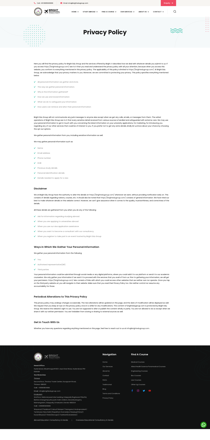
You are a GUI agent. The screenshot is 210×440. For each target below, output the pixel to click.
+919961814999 (44, 388)
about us (143, 12)
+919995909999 (44, 406)
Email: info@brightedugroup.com (75, 3)
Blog (104, 389)
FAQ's (105, 380)
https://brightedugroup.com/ (56, 66)
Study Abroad (89, 12)
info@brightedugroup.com (138, 328)
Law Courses (136, 380)
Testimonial (107, 384)
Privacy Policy (108, 398)
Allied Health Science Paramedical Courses (148, 366)
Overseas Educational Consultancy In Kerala (94, 420)
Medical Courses (137, 362)
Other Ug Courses (138, 384)
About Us (106, 371)
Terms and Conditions (111, 393)
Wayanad (38, 409)
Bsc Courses (136, 375)
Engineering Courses (139, 371)
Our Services (126, 12)
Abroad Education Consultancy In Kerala (51, 420)
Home (74, 12)
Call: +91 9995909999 (45, 3)
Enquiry (167, 3)
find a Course (108, 12)
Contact (157, 12)
